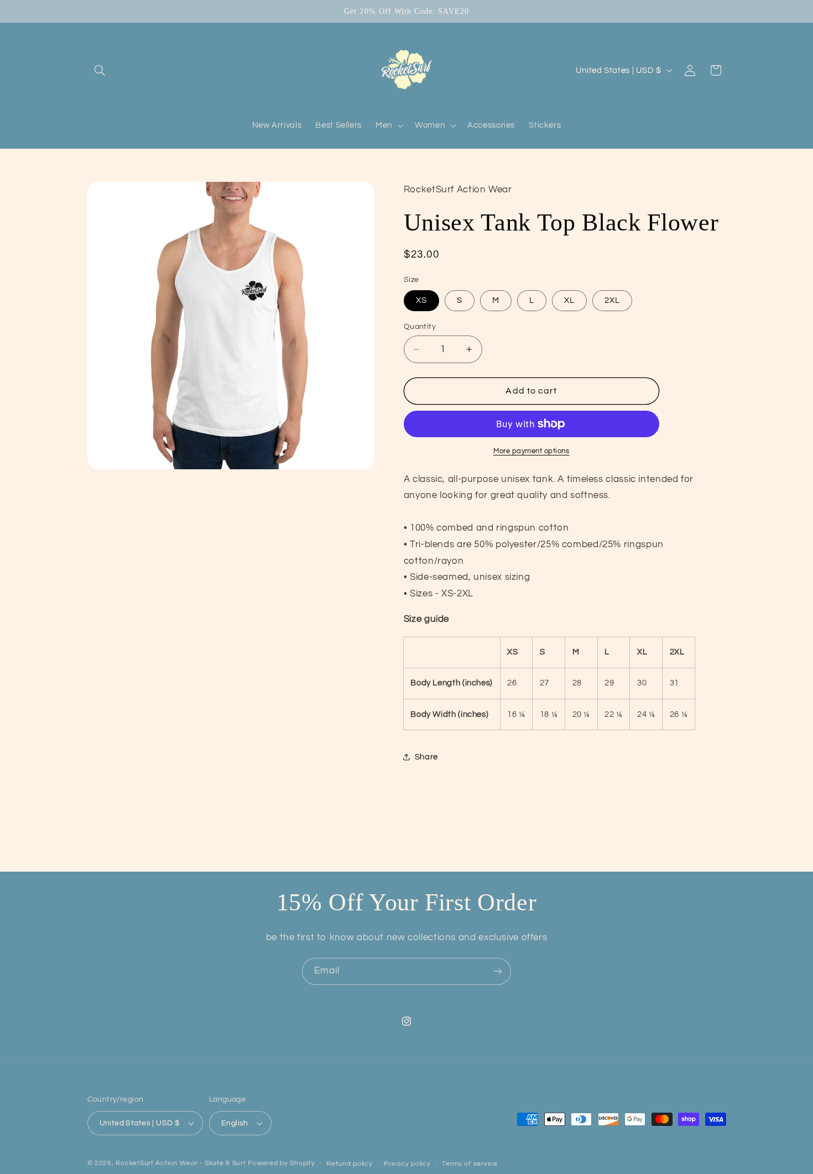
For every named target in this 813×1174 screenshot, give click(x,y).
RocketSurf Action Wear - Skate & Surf (181, 1163)
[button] (100, 70)
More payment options (531, 451)
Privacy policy (407, 1164)
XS (421, 300)
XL (569, 300)
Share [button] (426, 757)
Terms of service (470, 1164)
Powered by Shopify (281, 1163)
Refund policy (349, 1164)
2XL (612, 300)
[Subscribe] (497, 971)
